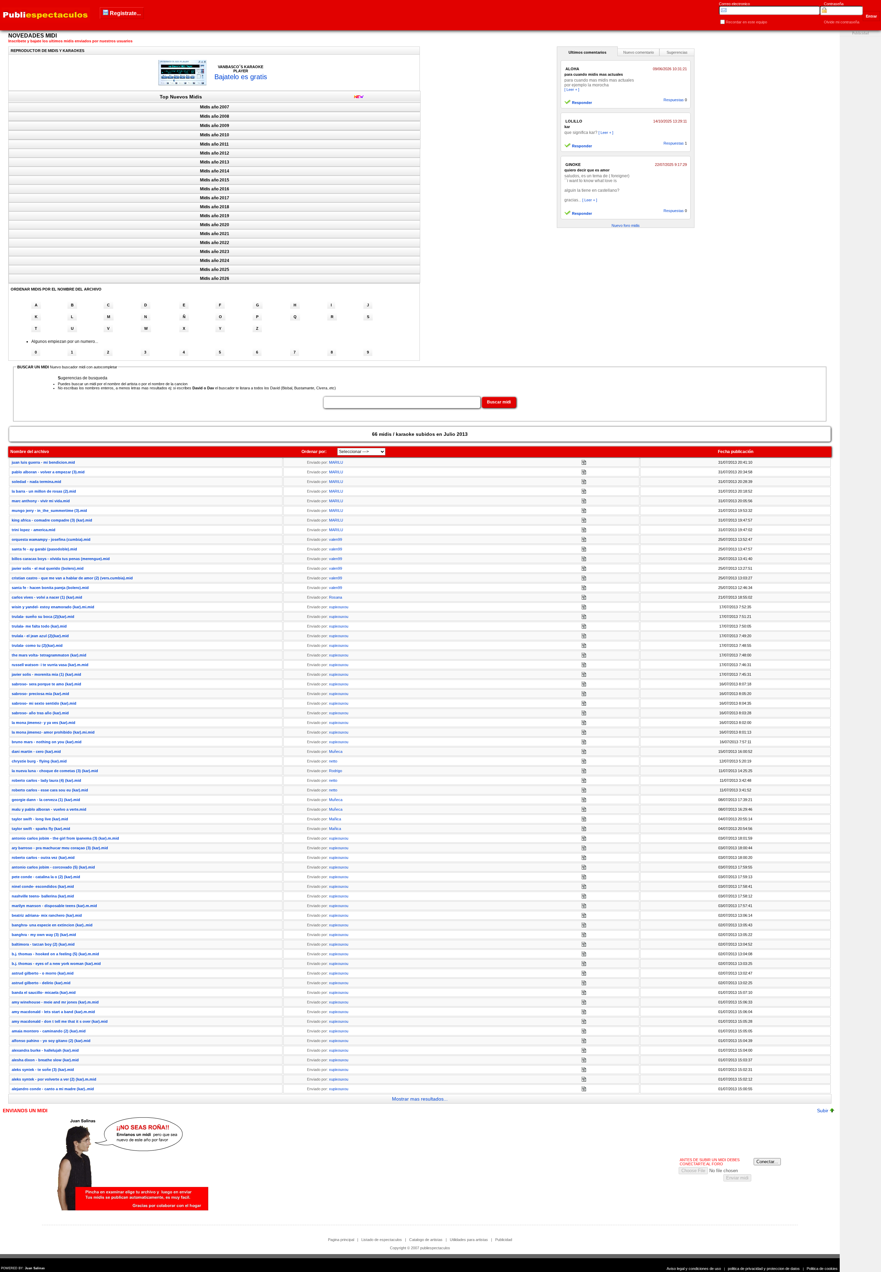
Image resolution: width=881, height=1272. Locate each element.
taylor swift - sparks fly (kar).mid (41, 829)
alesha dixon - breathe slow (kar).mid (45, 1060)
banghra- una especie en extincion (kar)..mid (52, 925)
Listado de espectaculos (381, 1240)
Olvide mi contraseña (841, 22)
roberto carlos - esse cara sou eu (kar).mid (50, 790)
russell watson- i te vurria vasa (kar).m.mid (50, 665)
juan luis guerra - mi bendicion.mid (43, 462)
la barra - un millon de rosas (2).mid (44, 491)
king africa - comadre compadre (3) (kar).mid (52, 520)
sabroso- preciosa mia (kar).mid (40, 694)
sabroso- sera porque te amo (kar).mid (46, 684)
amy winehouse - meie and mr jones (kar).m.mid (55, 1002)
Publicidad (503, 1240)
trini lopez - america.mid (33, 530)
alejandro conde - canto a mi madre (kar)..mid (53, 1089)
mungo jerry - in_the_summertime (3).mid (49, 510)
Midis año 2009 (214, 125)
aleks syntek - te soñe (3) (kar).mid (43, 1070)
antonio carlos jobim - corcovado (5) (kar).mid (53, 867)
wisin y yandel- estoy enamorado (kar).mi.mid (53, 607)
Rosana (335, 597)
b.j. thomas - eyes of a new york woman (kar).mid (56, 963)
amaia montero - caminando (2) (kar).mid (49, 1031)
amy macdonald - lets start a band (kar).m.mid (53, 1012)
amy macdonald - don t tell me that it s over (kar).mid (60, 1021)
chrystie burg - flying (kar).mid (39, 761)
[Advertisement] (860, 140)
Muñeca (335, 751)
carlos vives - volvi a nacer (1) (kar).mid (47, 597)
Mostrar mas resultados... (420, 1099)
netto (333, 761)
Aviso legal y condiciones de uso (694, 1268)
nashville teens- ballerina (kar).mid (43, 896)
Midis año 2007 (214, 107)
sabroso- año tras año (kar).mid (40, 713)
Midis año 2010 (214, 135)
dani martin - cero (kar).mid (36, 751)
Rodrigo (335, 771)
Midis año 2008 (214, 116)
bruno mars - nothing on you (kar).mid (47, 742)
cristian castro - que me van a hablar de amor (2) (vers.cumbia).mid (72, 578)
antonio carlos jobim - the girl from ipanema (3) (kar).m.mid (65, 838)
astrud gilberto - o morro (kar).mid (43, 973)
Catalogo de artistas (426, 1240)
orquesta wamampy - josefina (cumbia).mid (51, 539)
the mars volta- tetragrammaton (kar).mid (49, 655)
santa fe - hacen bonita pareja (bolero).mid (50, 588)
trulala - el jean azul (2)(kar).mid (40, 636)
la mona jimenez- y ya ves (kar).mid (43, 723)
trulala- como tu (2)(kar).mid (37, 645)
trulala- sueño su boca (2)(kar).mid (43, 616)
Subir (823, 1110)
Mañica (335, 819)
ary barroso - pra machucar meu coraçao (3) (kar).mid (60, 848)
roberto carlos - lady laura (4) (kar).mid (46, 780)
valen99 (335, 539)
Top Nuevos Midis (181, 96)
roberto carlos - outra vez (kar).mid (43, 857)
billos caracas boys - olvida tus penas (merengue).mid (61, 559)
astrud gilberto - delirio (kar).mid (41, 983)
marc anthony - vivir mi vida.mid (41, 501)
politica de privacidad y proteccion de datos (764, 1268)
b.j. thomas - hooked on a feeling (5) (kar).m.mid (55, 954)
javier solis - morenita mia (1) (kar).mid (46, 674)
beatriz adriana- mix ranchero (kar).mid (47, 915)
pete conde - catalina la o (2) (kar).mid (46, 877)
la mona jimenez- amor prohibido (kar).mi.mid (53, 732)
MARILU (336, 462)
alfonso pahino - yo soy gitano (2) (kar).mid (51, 1041)
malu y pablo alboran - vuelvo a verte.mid (49, 809)
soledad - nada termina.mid (36, 482)
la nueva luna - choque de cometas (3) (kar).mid (55, 771)
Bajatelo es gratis (240, 77)
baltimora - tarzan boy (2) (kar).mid (43, 944)
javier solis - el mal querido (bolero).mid (48, 568)
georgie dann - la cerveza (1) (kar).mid (46, 800)
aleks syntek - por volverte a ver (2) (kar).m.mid (54, 1079)
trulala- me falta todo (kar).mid (39, 626)
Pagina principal (341, 1240)
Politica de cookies (822, 1268)
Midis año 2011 (214, 144)
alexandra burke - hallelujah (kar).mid (45, 1050)
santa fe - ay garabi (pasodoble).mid (44, 549)
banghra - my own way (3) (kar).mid (44, 935)
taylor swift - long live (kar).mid (40, 819)
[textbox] (401, 402)
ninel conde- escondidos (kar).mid (43, 886)
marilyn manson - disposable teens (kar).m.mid (54, 906)
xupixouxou (338, 607)
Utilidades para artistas (469, 1240)
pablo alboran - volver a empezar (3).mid (48, 472)
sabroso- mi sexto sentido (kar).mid (44, 703)
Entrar (871, 16)
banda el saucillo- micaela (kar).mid (44, 992)
